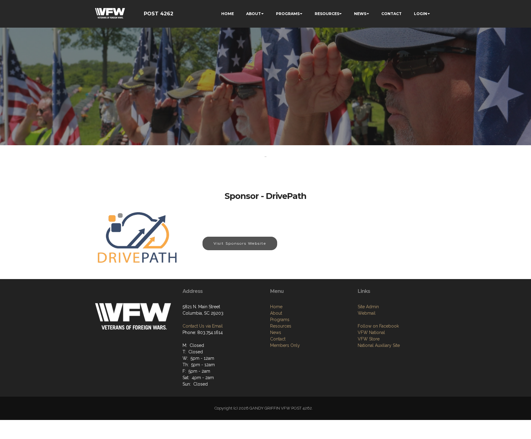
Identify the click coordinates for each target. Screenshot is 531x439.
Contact (277, 338)
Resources (280, 326)
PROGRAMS (288, 13)
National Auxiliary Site (379, 345)
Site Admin (368, 306)
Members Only (285, 345)
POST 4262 (158, 14)
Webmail (367, 313)
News (275, 332)
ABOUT (253, 13)
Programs (279, 319)
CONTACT (391, 13)
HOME (227, 13)
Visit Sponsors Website (240, 243)
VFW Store (369, 338)
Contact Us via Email (203, 326)
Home (276, 306)
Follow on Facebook (378, 326)
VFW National (371, 332)
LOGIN (420, 13)
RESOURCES (327, 13)
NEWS (360, 13)
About (276, 313)
